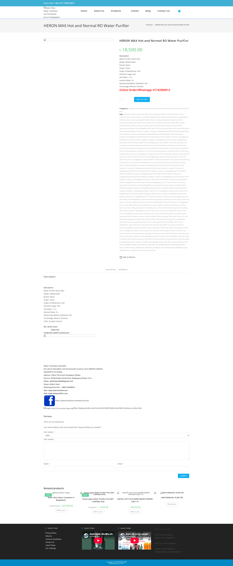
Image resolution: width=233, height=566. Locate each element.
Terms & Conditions (54, 539)
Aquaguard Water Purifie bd (163, 114)
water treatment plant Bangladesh (140, 236)
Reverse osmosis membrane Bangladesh (148, 202)
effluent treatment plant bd (176, 154)
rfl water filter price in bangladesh (176, 202)
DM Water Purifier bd (169, 148)
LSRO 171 (165, 182)
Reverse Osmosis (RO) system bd (177, 199)
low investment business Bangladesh (147, 182)
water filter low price (126, 222)
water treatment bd (178, 230)
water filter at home (180, 216)
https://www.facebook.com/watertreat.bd (72, 400)
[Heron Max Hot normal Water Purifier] (79, 73)
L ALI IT (121, 563)
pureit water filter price (149, 199)
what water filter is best (167, 242)
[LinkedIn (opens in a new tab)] (185, 3)
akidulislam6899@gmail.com (61, 381)
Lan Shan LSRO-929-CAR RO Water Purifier (159, 179)
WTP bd (180, 242)
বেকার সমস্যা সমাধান (141, 250)
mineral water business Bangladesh (139, 185)
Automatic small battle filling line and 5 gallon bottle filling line (156, 117)
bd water (130, 123)
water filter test (164, 225)
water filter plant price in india (145, 222)
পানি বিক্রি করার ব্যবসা (164, 245)
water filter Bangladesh (127, 219)
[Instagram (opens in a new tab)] (181, 3)
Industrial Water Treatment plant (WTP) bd (157, 159)
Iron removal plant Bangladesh (138, 162)
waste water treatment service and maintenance (151, 213)
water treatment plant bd (163, 236)
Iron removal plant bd (158, 162)
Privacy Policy (51, 533)
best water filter (164, 125)
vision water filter (166, 211)
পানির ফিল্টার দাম (148, 248)
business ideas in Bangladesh (176, 140)
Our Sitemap (51, 548)
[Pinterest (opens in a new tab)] (178, 3)
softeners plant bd (163, 205)
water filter (168, 216)
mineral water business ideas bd (163, 185)
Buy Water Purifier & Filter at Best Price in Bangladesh (138, 142)
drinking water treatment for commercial (141, 151)
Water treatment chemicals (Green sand (133, 233)
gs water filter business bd (166, 157)
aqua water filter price (144, 114)
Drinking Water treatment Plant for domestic (172, 151)
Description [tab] (111, 270)
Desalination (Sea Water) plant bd (170, 145)
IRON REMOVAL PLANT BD (172, 497)
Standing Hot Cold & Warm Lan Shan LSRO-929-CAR (154, 208)
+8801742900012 (68, 387)
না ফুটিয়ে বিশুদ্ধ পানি (152, 245)
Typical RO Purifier (180, 208)
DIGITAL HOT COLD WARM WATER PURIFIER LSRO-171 (135, 500)
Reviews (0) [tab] (123, 270)
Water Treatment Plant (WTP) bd (160, 233)
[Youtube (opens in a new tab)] (188, 3)
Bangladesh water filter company (149, 120)
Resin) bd (161, 199)
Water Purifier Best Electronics (166, 228)
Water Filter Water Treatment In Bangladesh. (61, 498)
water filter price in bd (136, 225)
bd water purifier (169, 123)
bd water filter (139, 123)
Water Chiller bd (157, 216)
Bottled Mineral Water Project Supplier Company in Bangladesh (142, 140)
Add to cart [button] (61, 510)
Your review (49, 439)
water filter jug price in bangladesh (172, 219)
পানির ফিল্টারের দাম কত (158, 248)
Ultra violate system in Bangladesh (131, 211)
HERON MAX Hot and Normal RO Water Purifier (172, 25)
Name (47, 464)
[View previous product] (183, 40)
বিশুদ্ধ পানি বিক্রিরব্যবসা (178, 248)
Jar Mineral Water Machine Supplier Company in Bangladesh (150, 177)
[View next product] (187, 40)
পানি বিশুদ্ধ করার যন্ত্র (129, 248)
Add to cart (142, 99)
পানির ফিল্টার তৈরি (139, 248)
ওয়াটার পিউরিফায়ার (142, 245)
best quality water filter (149, 125)
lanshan (178, 179)
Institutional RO (162, 108)
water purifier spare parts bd (144, 230)
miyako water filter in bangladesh (156, 191)
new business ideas (135, 194)
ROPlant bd (137, 205)
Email (121, 464)
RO (120, 205)
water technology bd (162, 230)
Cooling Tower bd (134, 145)
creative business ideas (149, 145)
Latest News (50, 545)
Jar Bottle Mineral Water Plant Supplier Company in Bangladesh (151, 171)
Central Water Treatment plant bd (170, 142)
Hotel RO (131, 108)
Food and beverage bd (148, 157)
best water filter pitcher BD (174, 128)
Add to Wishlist (128, 257)
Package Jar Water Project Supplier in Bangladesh (160, 194)
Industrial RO (151, 108)
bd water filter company (153, 123)
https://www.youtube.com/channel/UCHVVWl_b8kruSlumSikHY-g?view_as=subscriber (107, 408)
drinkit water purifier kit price (129, 154)
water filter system (151, 225)
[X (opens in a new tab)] (171, 3)
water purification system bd (144, 228)
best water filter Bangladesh (137, 128)
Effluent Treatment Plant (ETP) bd (153, 154)
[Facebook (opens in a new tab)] (174, 3)
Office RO (172, 108)
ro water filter (127, 205)
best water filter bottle (156, 128)
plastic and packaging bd (175, 196)
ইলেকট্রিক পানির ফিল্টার (130, 245)
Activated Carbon (129, 114)
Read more (172, 504)
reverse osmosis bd (126, 202)
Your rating (49, 432)
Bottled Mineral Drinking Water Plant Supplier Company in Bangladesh (163, 137)
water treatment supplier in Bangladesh (144, 242)
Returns (49, 536)
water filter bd (142, 219)
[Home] (143, 25)
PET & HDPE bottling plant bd (154, 196)
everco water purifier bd (130, 157)
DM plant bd (156, 148)
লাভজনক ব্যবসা (151, 250)
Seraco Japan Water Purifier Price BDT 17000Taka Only (98, 500)
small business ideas (149, 205)
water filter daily (153, 219)
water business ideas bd (142, 216)
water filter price (163, 222)
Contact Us (50, 542)
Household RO (141, 108)
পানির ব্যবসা (168, 248)
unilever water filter (152, 211)
